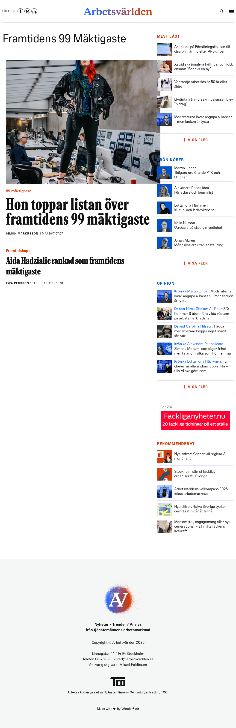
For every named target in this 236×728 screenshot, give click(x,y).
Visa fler (198, 140)
